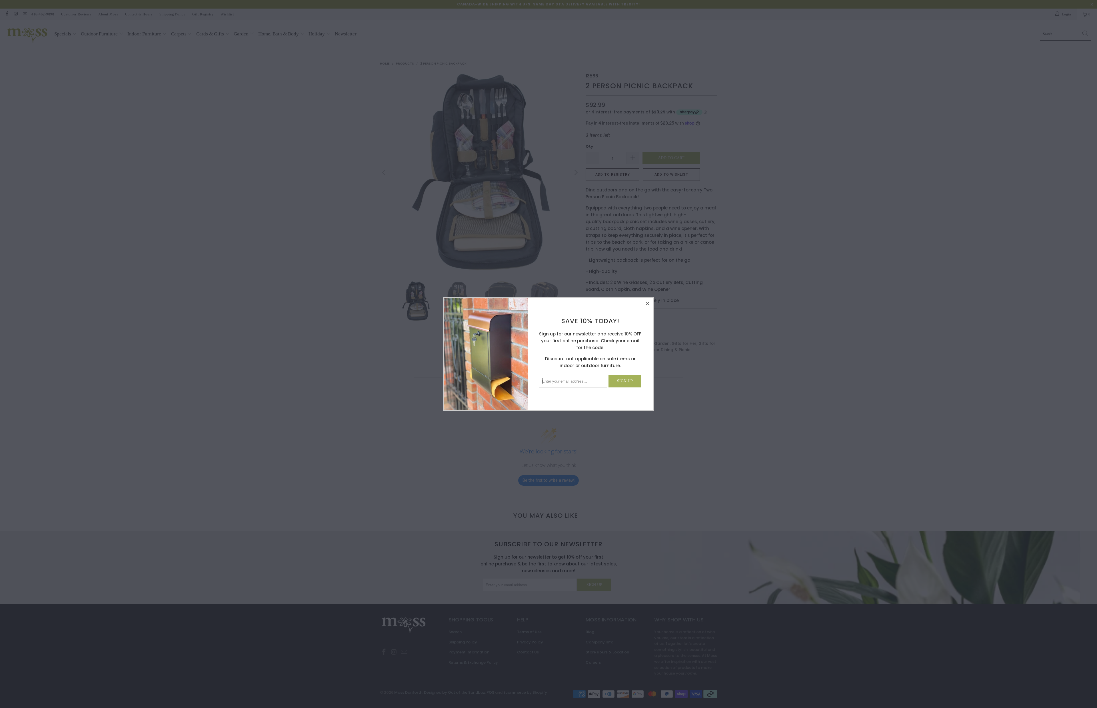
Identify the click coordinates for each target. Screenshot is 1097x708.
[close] (647, 303)
